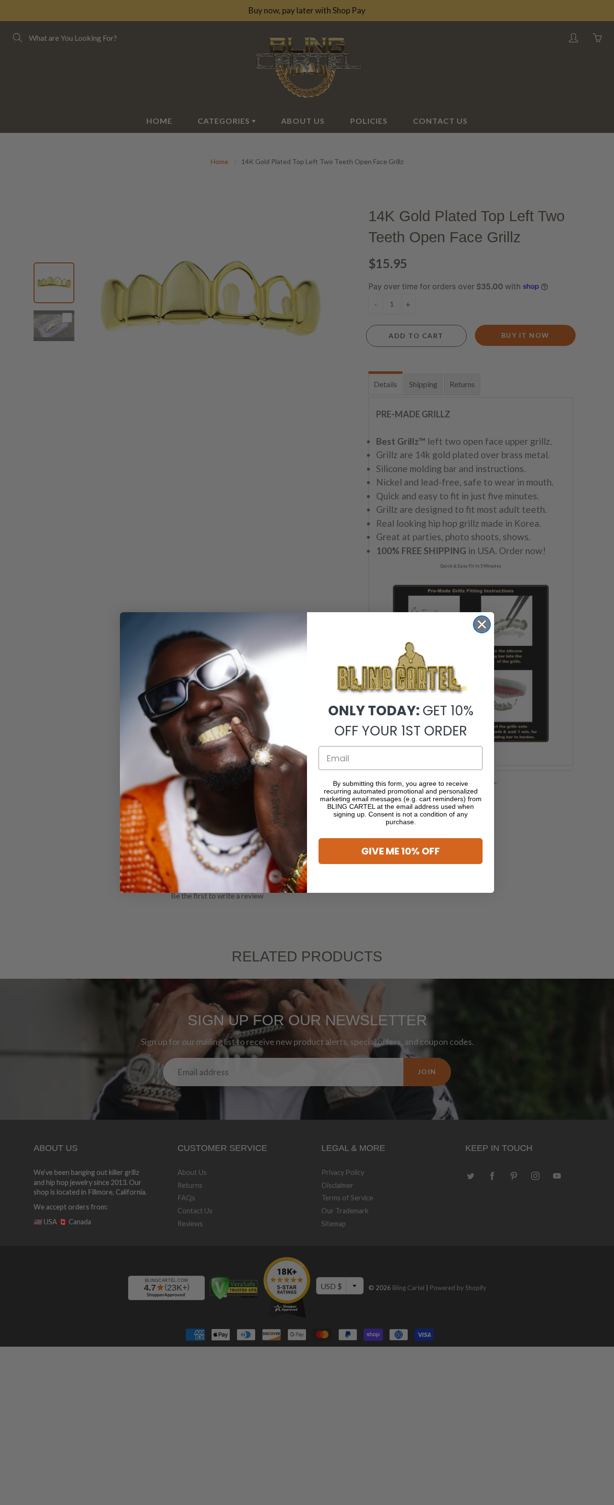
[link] (400, 668)
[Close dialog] (481, 624)
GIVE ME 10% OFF (400, 851)
